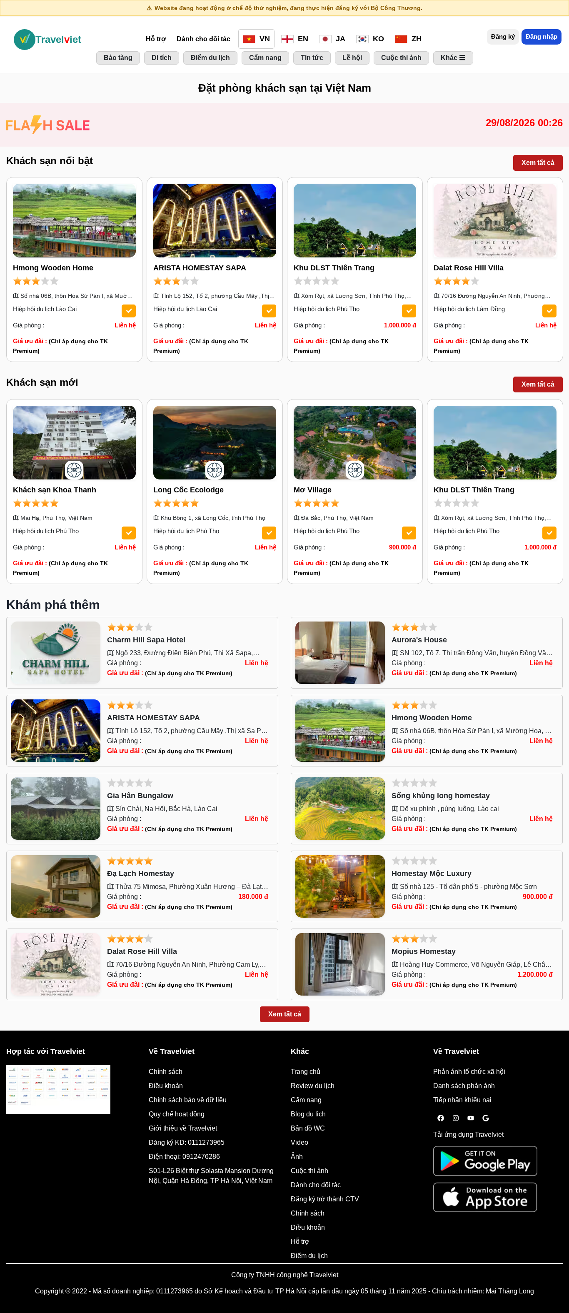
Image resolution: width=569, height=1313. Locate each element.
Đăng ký (503, 36)
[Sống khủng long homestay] (340, 807)
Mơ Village (313, 490)
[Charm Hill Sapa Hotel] (55, 652)
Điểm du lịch (309, 1255)
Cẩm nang (306, 1099)
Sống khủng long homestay (441, 795)
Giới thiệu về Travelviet (183, 1128)
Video (299, 1142)
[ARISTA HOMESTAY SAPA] (214, 220)
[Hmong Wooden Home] (74, 220)
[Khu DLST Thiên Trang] (355, 220)
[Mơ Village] (355, 442)
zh (415, 39)
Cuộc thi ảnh (309, 1170)
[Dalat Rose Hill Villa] (495, 220)
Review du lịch (312, 1085)
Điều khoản (166, 1085)
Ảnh (297, 1156)
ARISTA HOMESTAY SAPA (199, 268)
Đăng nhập (541, 36)
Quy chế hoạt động (177, 1114)
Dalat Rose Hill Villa (469, 268)
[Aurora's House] (340, 652)
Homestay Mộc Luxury (432, 873)
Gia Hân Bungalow (140, 795)
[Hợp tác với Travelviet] (58, 1089)
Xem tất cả (538, 162)
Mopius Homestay (424, 951)
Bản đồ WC (308, 1128)
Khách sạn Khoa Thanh (54, 490)
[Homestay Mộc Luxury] (340, 885)
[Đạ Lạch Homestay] (55, 885)
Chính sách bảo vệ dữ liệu (188, 1099)
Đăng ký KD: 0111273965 (187, 1142)
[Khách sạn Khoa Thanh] (74, 442)
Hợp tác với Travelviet (45, 1051)
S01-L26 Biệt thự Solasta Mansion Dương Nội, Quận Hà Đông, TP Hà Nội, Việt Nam (211, 1175)
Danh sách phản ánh (464, 1085)
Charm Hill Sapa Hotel (146, 640)
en (302, 39)
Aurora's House (419, 640)
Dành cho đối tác (203, 38)
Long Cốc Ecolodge (188, 490)
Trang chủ (305, 1071)
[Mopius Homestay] (340, 963)
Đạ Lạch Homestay (140, 873)
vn (263, 39)
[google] (485, 1118)
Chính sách (165, 1071)
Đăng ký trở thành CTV (325, 1199)
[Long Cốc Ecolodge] (214, 442)
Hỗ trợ (156, 38)
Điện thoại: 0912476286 (184, 1156)
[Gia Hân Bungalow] (55, 807)
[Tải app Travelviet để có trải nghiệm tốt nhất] (485, 1163)
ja (339, 39)
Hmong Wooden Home (53, 268)
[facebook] (440, 1118)
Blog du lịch (308, 1114)
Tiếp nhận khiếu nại (462, 1099)
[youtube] (470, 1118)
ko (377, 39)
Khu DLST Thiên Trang (334, 268)
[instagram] (455, 1118)
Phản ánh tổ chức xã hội (469, 1071)
